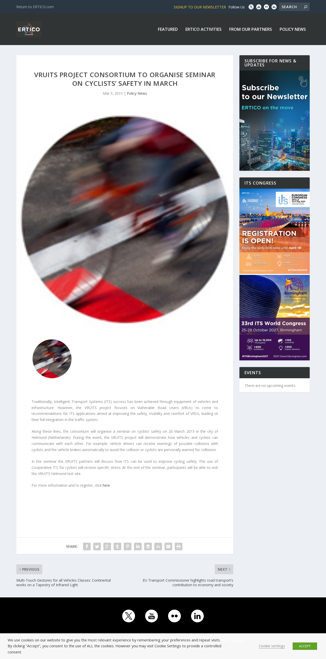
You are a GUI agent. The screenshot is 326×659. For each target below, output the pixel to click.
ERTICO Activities (203, 29)
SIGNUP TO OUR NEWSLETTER (200, 7)
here (106, 485)
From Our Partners (250, 29)
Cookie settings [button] (272, 645)
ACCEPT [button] (305, 646)
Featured (168, 29)
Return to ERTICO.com (35, 6)
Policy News (293, 29)
